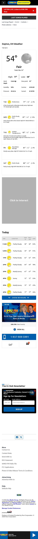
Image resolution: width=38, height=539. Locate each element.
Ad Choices (17, 504)
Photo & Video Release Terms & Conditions (17, 471)
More (15, 25)
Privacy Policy (17, 502)
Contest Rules (7, 453)
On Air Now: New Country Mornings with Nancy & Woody (19, 317)
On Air (17, 22)
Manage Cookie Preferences (11, 508)
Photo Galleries (6, 25)
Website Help (6, 488)
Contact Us (6, 450)
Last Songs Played (7, 22)
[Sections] (3, 2)
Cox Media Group (12, 500)
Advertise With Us (8, 479)
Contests (24, 22)
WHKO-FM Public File (9, 464)
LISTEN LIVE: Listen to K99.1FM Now (16, 11)
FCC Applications (8, 467)
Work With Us (7, 457)
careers (32, 504)
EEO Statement (7, 460)
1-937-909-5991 (20, 336)
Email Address (16, 399)
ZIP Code (6, 399)
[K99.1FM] (19, 3)
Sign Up (19, 409)
